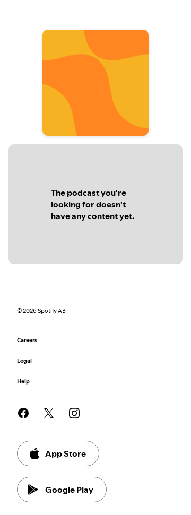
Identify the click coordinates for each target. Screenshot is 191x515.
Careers (27, 340)
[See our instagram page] (74, 413)
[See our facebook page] (23, 413)
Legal (24, 361)
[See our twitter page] (48, 413)
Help (23, 382)
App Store (65, 453)
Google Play (69, 489)
